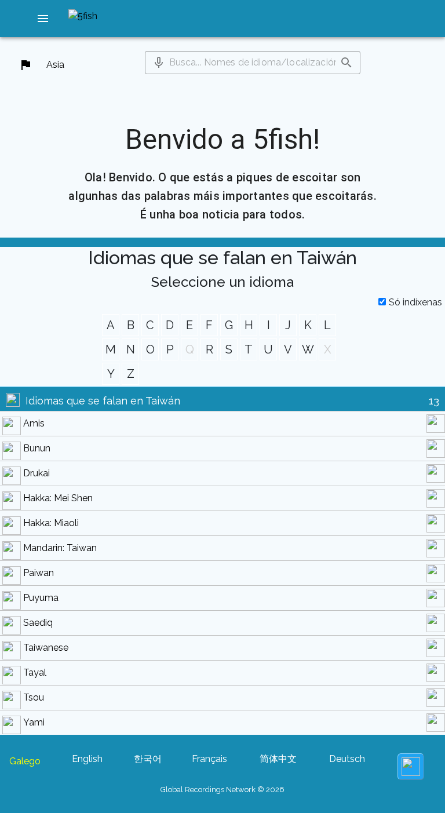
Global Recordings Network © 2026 (222, 789)
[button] (43, 18)
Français (209, 758)
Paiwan (38, 572)
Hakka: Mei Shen (58, 498)
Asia (55, 64)
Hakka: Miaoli (51, 522)
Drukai (36, 473)
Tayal (34, 672)
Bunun (36, 448)
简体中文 (278, 758)
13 (434, 401)
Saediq (38, 622)
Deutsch (347, 758)
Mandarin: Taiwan (60, 547)
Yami (34, 722)
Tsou (33, 697)
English (87, 758)
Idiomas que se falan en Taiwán (102, 401)
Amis (34, 423)
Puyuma (41, 597)
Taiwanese (45, 647)
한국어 (148, 758)
